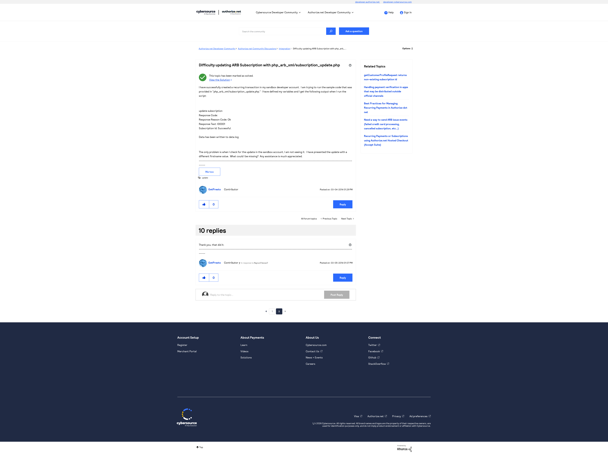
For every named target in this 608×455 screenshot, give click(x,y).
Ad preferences (418, 416)
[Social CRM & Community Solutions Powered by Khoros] (404, 448)
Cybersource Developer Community (205, 12)
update (205, 178)
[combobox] (287, 31)
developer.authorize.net (367, 1)
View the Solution (219, 79)
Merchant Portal (187, 351)
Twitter (372, 344)
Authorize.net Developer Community (329, 12)
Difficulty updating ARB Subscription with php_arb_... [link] (319, 48)
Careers (310, 363)
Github (372, 357)
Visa (356, 416)
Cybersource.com (316, 344)
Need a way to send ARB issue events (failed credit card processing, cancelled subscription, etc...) (385, 124)
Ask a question (354, 31)
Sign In (408, 12)
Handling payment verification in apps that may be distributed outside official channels (386, 91)
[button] (204, 204)
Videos (244, 351)
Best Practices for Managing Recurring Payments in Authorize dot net (385, 108)
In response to (254, 263)
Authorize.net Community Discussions (257, 48)
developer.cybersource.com (397, 1)
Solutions (246, 357)
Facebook (374, 351)
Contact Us (312, 351)
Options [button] (406, 48)
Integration (284, 48)
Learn (244, 344)
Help (391, 12)
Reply (343, 204)
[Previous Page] (266, 311)
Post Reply (337, 294)
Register (182, 344)
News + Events (314, 357)
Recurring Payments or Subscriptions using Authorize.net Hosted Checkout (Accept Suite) (386, 140)
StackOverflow (377, 363)
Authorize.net (375, 416)
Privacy (396, 416)
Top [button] (201, 447)
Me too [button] (209, 171)
